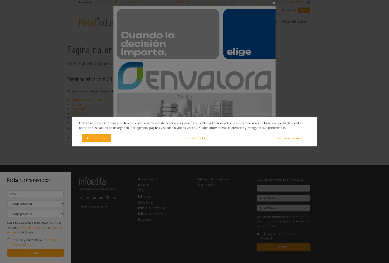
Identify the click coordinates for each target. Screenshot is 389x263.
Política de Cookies (195, 138)
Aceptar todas (97, 138)
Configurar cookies (289, 138)
